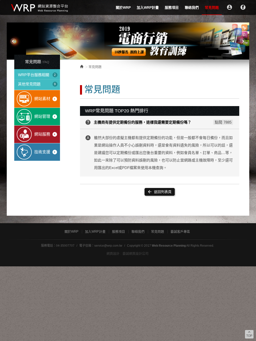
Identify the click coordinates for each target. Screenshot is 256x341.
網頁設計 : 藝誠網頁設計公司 (127, 253)
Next (243, 41)
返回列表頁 (159, 191)
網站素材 (46, 99)
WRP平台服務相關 (37, 75)
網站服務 (46, 134)
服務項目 (172, 7)
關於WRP (123, 7)
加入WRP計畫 (148, 7)
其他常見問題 (37, 84)
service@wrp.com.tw (108, 245)
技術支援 (46, 152)
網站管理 (46, 116)
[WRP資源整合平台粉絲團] (243, 7)
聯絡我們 (192, 7)
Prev (13, 41)
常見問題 (212, 7)
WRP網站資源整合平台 (39, 7)
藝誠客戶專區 (180, 231)
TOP (249, 334)
